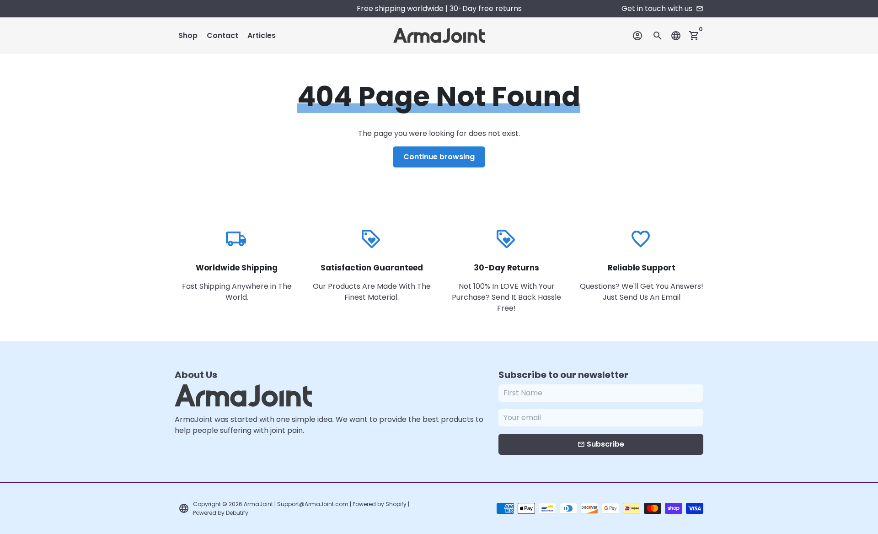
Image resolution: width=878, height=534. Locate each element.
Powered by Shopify (380, 504)
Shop (188, 35)
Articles (261, 35)
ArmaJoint (258, 504)
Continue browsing (439, 156)
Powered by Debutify (220, 513)
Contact (222, 35)
